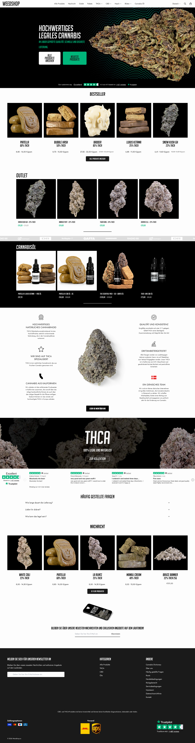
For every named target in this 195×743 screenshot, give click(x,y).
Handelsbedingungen (154, 679)
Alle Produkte (59, 3)
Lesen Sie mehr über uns (97, 408)
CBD (107, 3)
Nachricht (71, 3)
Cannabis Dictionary (153, 664)
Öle (101, 675)
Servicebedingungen (153, 686)
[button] (190, 3)
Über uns (149, 668)
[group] (36, 203)
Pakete (89, 3)
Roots (148, 675)
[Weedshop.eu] (11, 3)
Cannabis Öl (139, 3)
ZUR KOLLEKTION (97, 459)
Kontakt (148, 697)
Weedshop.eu (17, 738)
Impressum (150, 690)
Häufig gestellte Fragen (155, 672)
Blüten (127, 3)
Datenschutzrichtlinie (153, 693)
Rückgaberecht (151, 682)
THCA (98, 3)
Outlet (81, 3)
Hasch (117, 3)
